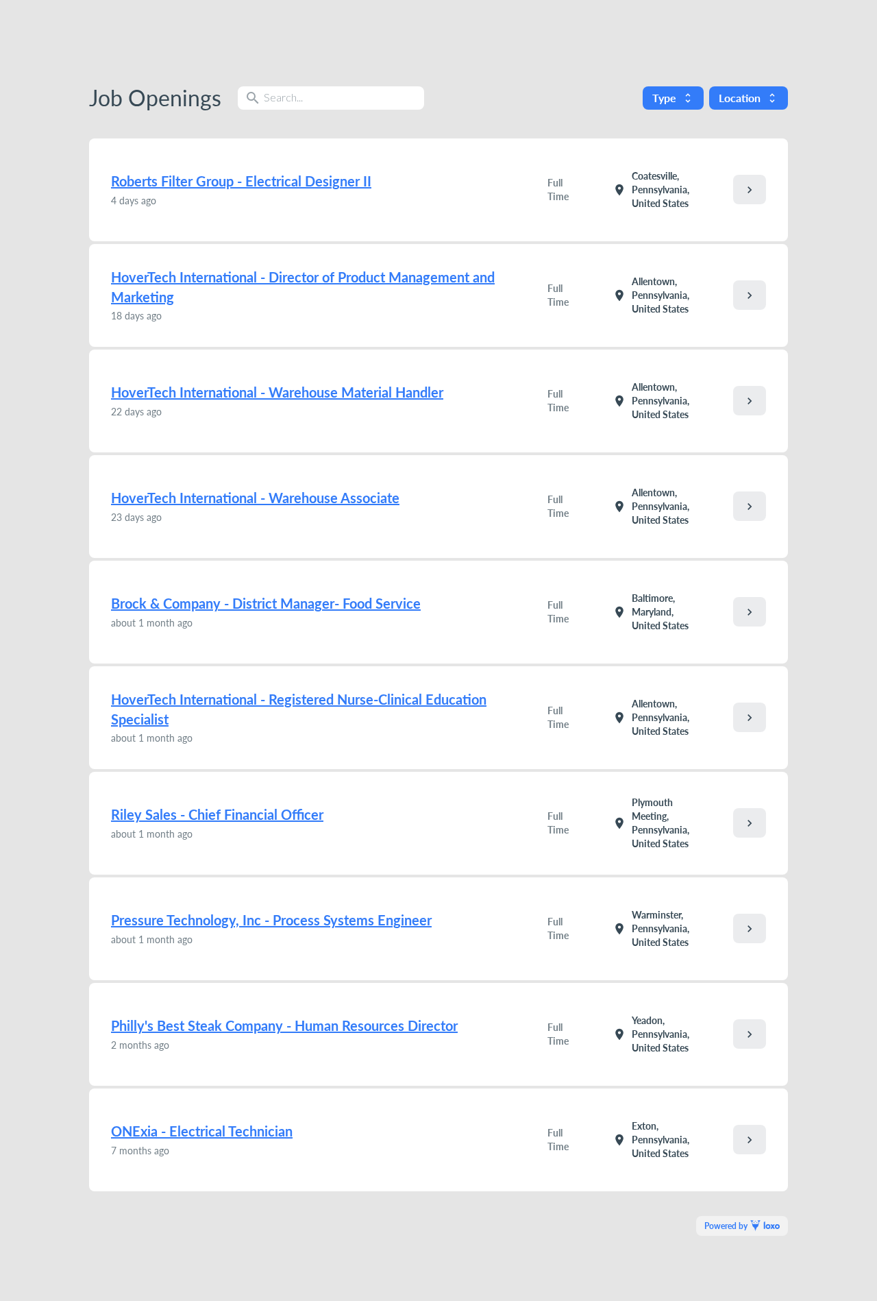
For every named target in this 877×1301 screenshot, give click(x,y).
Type (673, 97)
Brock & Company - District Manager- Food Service (266, 603)
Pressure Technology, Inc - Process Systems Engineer (271, 920)
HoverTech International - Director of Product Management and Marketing (303, 287)
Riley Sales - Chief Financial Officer (217, 814)
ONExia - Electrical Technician (202, 1131)
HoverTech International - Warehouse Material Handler (277, 392)
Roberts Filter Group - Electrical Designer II (241, 181)
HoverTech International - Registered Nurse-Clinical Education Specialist (298, 709)
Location (748, 97)
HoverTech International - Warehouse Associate (255, 497)
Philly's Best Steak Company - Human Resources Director (284, 1025)
